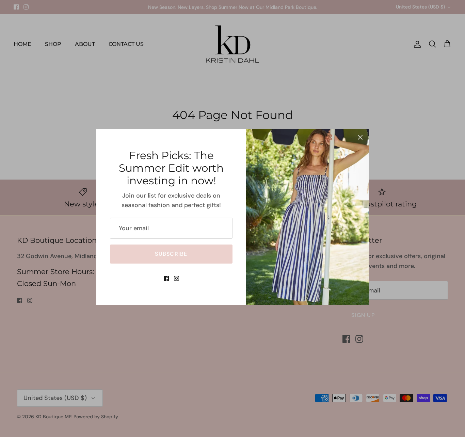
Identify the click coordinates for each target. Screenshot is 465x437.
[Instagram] (176, 278)
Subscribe (171, 253)
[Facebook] (166, 278)
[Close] (360, 137)
